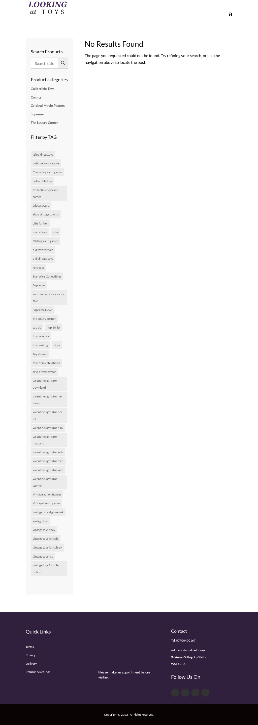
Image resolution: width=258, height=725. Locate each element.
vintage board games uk (48, 512)
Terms (30, 647)
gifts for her (40, 223)
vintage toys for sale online (45, 568)
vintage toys (40, 521)
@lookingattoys (43, 154)
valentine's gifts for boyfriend (45, 384)
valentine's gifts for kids (48, 452)
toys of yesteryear (44, 372)
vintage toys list (43, 556)
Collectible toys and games (45, 193)
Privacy (31, 655)
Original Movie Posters (48, 106)
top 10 (37, 327)
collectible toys (42, 181)
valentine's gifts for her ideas (47, 399)
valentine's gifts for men (48, 461)
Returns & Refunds (38, 672)
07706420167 (186, 640)
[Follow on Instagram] (205, 693)
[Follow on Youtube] (195, 693)
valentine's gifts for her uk (47, 415)
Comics (36, 97)
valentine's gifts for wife (48, 470)
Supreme (37, 114)
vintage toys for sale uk (47, 547)
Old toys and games (45, 241)
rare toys (38, 267)
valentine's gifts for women (45, 482)
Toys (57, 345)
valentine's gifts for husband (45, 440)
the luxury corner (44, 319)
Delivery (31, 663)
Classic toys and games (47, 172)
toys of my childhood (46, 363)
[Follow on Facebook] (175, 693)
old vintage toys (43, 258)
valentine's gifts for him (48, 428)
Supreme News (42, 310)
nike (55, 232)
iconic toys (40, 232)
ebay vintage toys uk (46, 214)
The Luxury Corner (44, 123)
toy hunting (40, 345)
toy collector (41, 336)
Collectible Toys (42, 89)
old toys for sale (43, 250)
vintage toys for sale (45, 538)
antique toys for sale (46, 163)
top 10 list (53, 327)
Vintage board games (46, 503)
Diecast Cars (41, 205)
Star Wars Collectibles (47, 276)
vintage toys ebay (44, 530)
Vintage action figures (47, 494)
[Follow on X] (185, 693)
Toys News (40, 354)
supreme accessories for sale (48, 297)
